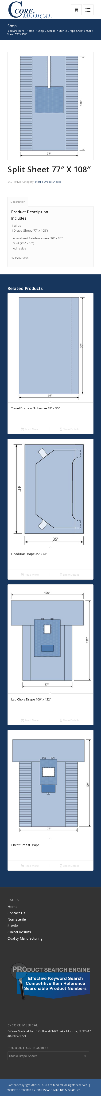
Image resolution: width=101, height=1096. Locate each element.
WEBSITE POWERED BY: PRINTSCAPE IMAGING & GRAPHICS (44, 1090)
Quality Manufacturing (25, 938)
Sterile (51, 30)
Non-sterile (17, 919)
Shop (12, 25)
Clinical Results (19, 932)
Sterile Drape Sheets (72, 30)
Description (18, 201)
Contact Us (16, 912)
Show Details (70, 429)
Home (30, 30)
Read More (31, 429)
